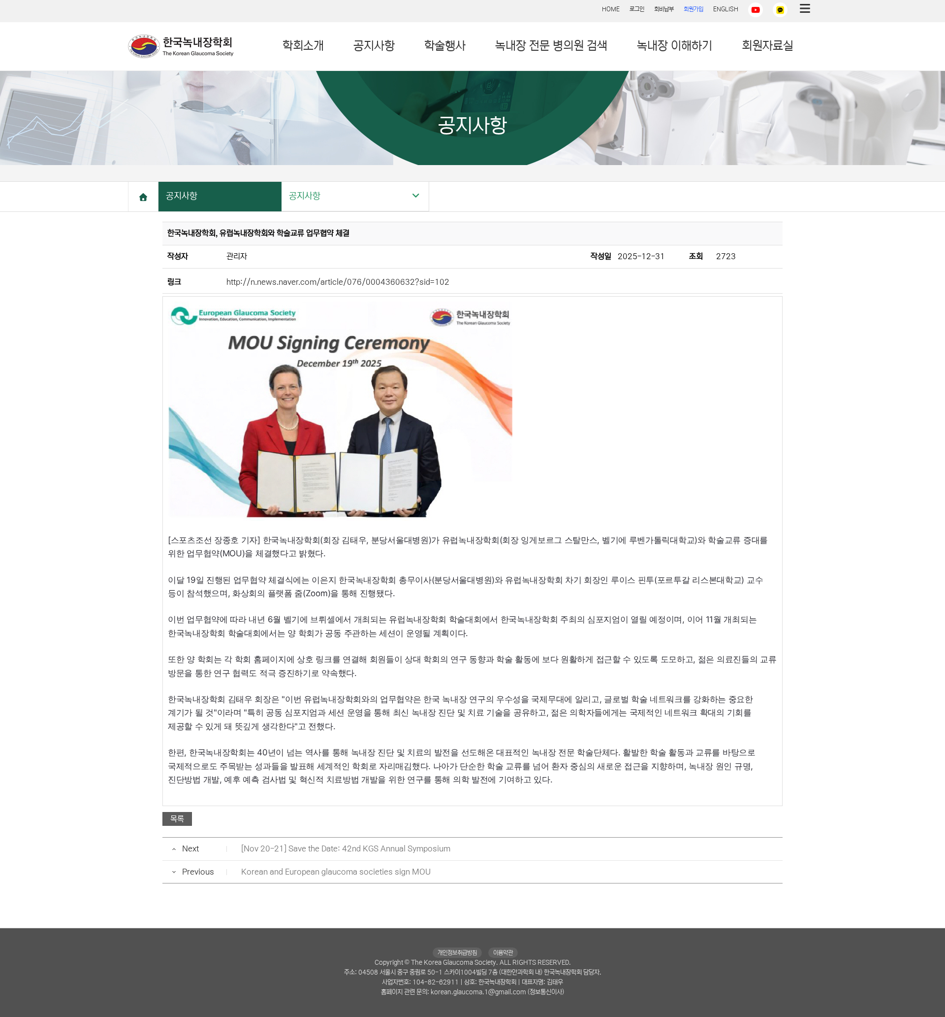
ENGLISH (725, 9)
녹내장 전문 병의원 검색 (551, 46)
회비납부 (664, 9)
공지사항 (374, 46)
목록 (177, 818)
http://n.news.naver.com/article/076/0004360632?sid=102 (337, 281)
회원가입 (693, 9)
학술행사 (445, 46)
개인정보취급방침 (457, 952)
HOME (611, 9)
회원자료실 (767, 46)
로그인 (637, 9)
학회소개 (303, 46)
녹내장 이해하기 (674, 46)
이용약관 (503, 952)
